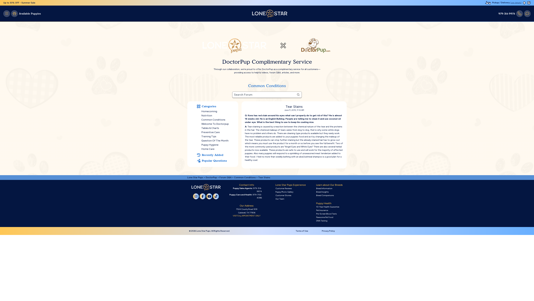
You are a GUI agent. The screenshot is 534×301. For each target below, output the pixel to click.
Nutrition (206, 115)
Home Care (207, 149)
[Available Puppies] (14, 13)
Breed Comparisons (325, 195)
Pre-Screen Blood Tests (326, 214)
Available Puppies (30, 13)
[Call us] (519, 13)
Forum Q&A (225, 177)
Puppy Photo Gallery (284, 192)
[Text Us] (527, 13)
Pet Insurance (322, 210)
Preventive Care (210, 132)
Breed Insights (322, 192)
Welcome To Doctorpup (215, 123)
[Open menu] (6, 13)
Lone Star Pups (195, 177)
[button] (524, 3)
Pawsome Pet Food (324, 217)
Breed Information (324, 188)
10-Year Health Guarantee (327, 207)
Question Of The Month (214, 140)
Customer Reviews (283, 188)
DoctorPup (211, 177)
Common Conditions (213, 119)
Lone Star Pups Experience (290, 184)
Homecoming (209, 111)
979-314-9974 (506, 13)
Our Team (279, 199)
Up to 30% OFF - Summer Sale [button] (19, 2)
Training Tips (208, 136)
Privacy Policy (328, 231)
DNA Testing (321, 221)
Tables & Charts (210, 128)
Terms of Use (302, 231)
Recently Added (212, 155)
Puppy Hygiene (209, 144)
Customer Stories (283, 195)
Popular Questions (214, 160)
